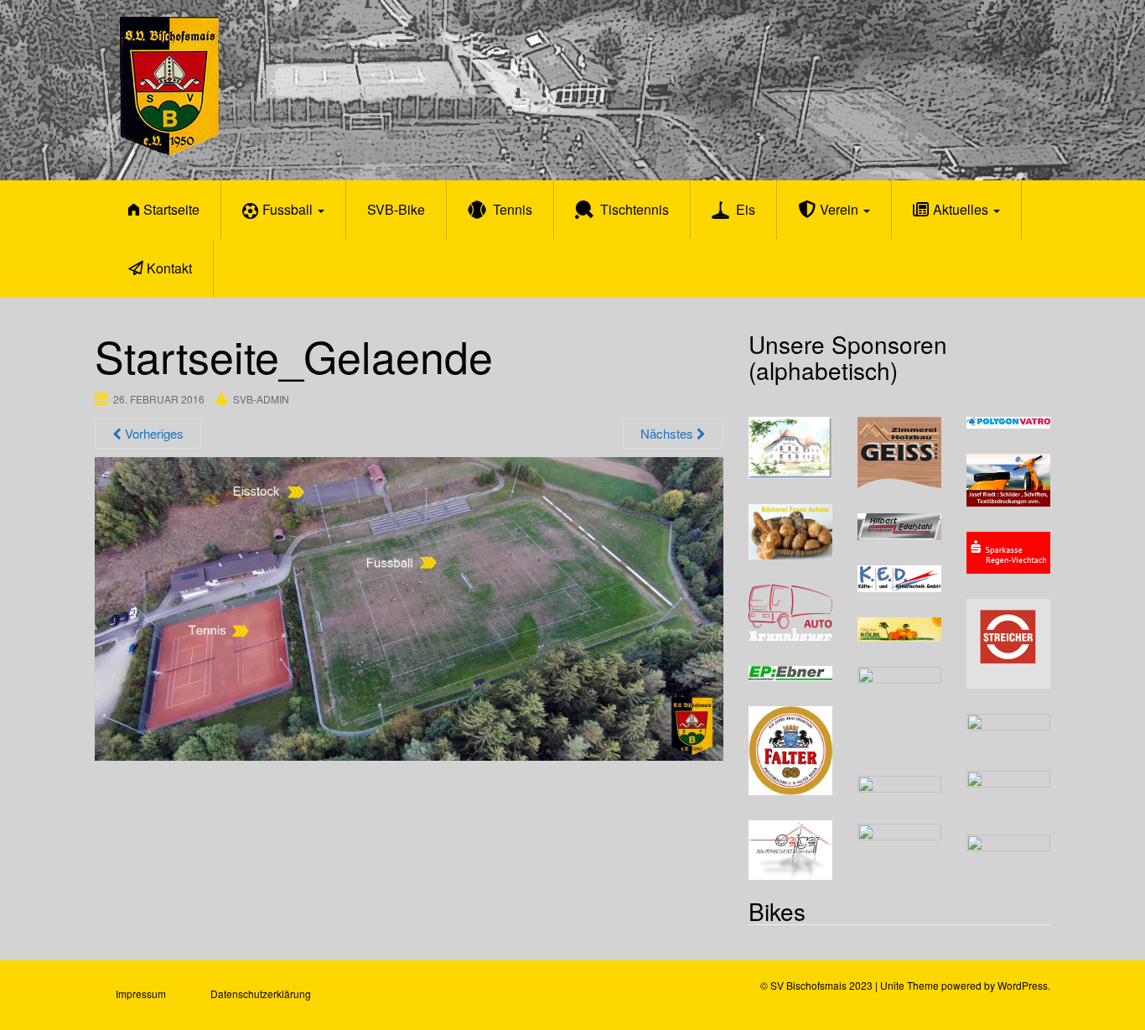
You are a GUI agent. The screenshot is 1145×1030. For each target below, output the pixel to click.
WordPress (1022, 985)
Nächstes (668, 433)
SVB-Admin (261, 399)
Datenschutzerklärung (260, 993)
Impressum (141, 993)
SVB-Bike (396, 209)
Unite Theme (909, 985)
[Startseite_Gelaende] (409, 607)
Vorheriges (153, 433)
